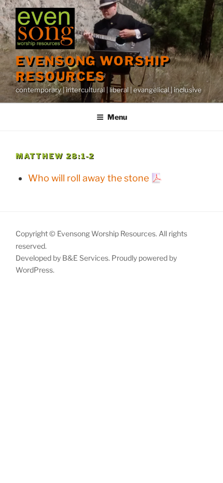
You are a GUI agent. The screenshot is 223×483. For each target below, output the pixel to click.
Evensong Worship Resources (93, 68)
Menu (117, 116)
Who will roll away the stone (88, 178)
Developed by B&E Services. (64, 257)
